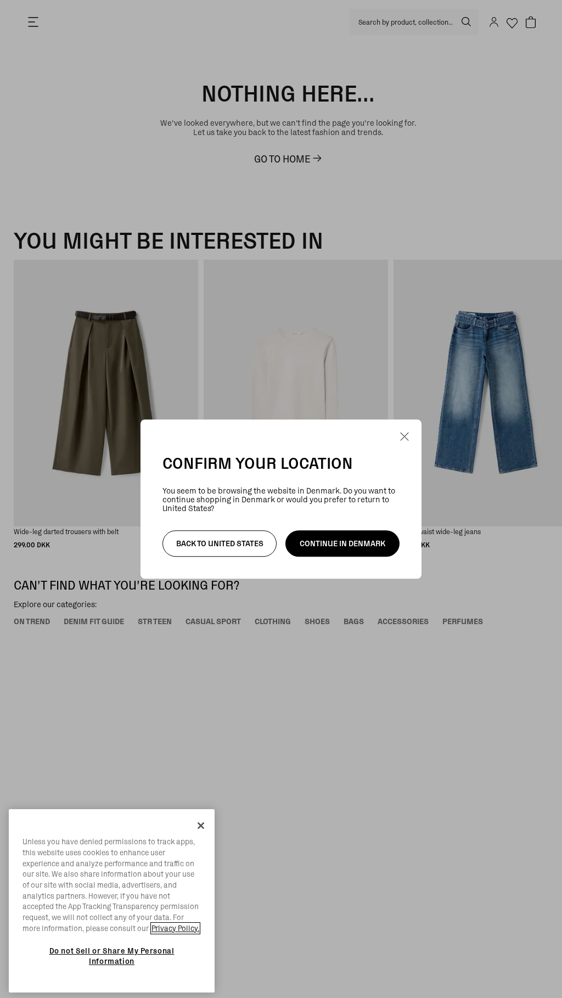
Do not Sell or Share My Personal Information (112, 956)
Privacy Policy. (175, 928)
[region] (112, 901)
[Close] (201, 826)
